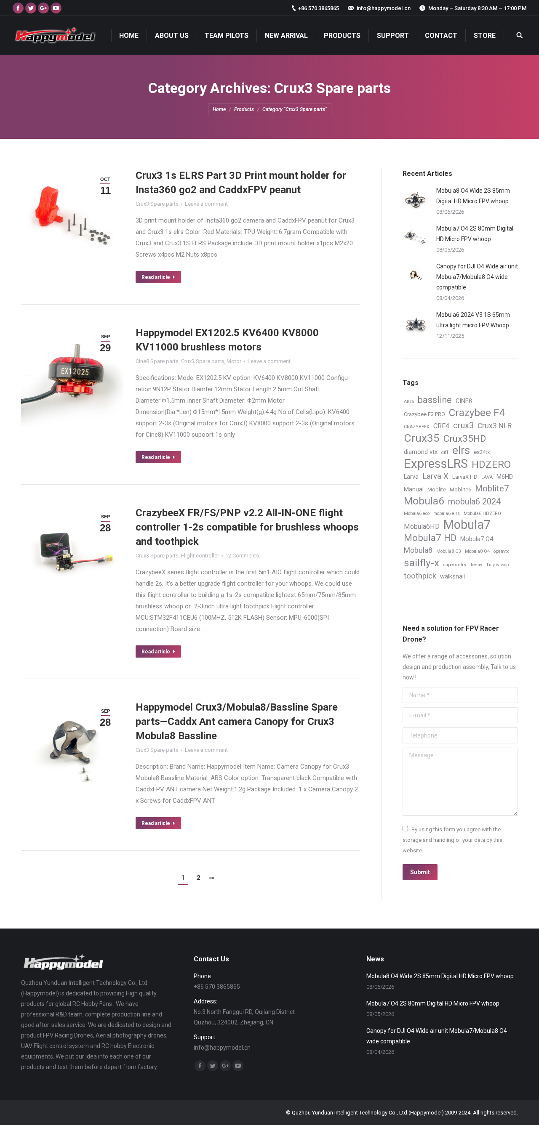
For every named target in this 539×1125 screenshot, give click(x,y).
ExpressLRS (436, 464)
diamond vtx (421, 452)
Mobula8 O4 (477, 551)
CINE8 (464, 401)
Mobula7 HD (430, 538)
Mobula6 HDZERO (482, 513)
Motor (234, 361)
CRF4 (441, 426)
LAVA (487, 477)
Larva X (435, 476)
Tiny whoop (497, 565)
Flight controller (200, 555)
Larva (411, 476)
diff (444, 452)
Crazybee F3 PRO (424, 414)
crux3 (463, 425)
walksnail (452, 576)
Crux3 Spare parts (157, 204)
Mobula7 (467, 525)
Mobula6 (424, 501)
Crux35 (422, 438)
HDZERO (491, 464)
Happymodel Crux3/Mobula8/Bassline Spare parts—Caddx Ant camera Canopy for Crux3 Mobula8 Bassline (237, 721)
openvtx (501, 551)
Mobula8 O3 (448, 551)
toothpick (420, 576)
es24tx (482, 452)
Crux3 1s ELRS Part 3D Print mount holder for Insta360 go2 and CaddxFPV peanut (241, 183)
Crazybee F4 (477, 413)
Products (244, 109)
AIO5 (409, 401)
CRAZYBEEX (417, 427)
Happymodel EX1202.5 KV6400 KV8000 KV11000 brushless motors (227, 340)
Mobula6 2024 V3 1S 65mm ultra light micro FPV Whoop (473, 320)
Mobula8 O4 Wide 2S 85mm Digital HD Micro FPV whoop (473, 195)
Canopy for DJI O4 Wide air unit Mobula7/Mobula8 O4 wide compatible (477, 277)
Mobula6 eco (417, 513)
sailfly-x (421, 562)
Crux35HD (464, 438)
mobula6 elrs (446, 513)
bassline (435, 400)
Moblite (436, 489)
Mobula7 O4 (476, 539)
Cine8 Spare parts (157, 361)
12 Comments (242, 555)
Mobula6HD (422, 527)
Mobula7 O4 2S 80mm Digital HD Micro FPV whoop (474, 233)
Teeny (476, 565)
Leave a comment (206, 204)
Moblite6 (460, 489)
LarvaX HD (465, 477)
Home (219, 109)
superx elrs (454, 565)
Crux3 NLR (495, 426)
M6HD (504, 476)
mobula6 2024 (474, 502)
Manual (414, 489)
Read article (155, 277)
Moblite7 (492, 489)
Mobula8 (418, 550)
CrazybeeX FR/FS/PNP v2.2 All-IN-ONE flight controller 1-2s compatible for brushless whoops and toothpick (247, 527)
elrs (461, 450)
